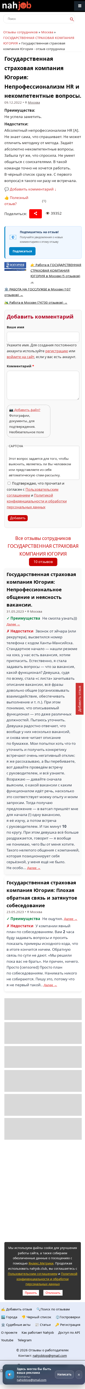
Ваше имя (15, 327)
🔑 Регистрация (67, 1324)
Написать (64, 1374)
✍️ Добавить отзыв (16, 1309)
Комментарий (20, 366)
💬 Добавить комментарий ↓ (30, 189)
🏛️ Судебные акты (16, 1324)
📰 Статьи (43, 1324)
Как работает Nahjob (38, 1332)
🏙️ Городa (9, 1317)
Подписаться (22, 251)
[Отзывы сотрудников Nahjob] (26, 6)
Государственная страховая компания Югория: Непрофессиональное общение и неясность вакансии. (41, 589)
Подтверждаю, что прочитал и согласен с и (37, 495)
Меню (79, 6)
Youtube (7, 1340)
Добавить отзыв (79, 699)
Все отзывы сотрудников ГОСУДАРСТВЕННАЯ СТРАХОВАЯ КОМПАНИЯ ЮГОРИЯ (43, 546)
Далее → (13, 624)
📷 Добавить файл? (24, 410)
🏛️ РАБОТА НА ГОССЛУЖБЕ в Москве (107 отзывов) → (37, 292)
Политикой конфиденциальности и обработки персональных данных (37, 501)
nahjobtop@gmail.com (50, 1355)
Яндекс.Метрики (41, 1263)
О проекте (9, 1332)
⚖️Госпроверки (68, 1317)
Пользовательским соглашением (32, 1274)
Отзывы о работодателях (49, 1350)
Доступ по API (69, 1332)
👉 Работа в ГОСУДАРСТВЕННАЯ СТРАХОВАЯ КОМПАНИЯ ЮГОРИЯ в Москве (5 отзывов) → (56, 273)
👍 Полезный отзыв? (16, 200)
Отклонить (53, 1293)
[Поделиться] (35, 213)
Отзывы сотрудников (20, 32)
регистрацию (56, 351)
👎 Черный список (36, 1317)
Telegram (25, 1340)
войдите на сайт (20, 356)
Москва (47, 32)
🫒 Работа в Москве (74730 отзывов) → (35, 302)
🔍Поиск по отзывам (53, 1309)
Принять (31, 1293)
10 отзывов (43, 561)
